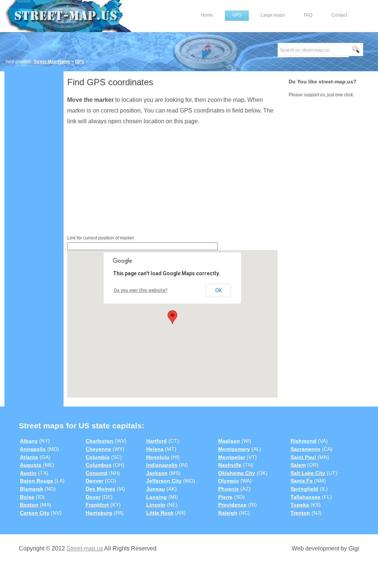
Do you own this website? (141, 290)
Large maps (273, 15)
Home (207, 15)
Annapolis (33, 449)
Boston (29, 505)
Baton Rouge (36, 481)
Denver (94, 481)
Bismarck (31, 489)
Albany (29, 441)
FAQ (308, 15)
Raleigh (227, 513)
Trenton (300, 513)
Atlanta (29, 457)
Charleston (99, 441)
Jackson (157, 473)
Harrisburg (99, 513)
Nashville (229, 465)
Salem (298, 465)
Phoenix (228, 489)
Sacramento (305, 449)
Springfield (304, 489)
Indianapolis (162, 465)
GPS (236, 15)
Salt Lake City (308, 473)
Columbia (98, 457)
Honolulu (157, 457)
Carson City (34, 513)
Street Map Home (52, 61)
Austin (28, 473)
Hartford (156, 441)
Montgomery (234, 449)
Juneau (155, 489)
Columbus (98, 465)
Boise (27, 497)
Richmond (303, 441)
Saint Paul (303, 457)
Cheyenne (98, 449)
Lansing (156, 497)
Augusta (30, 465)
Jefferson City (164, 481)
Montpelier (231, 457)
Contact (339, 15)
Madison (229, 441)
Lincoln (155, 505)
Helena (155, 449)
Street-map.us (84, 548)
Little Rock (159, 513)
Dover (93, 497)
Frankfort (97, 505)
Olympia (228, 481)
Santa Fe (302, 481)
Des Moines (100, 489)
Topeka (300, 505)
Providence (232, 505)
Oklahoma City (236, 473)
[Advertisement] (33, 183)
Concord (96, 473)
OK (218, 290)
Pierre (225, 497)
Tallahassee (305, 497)
